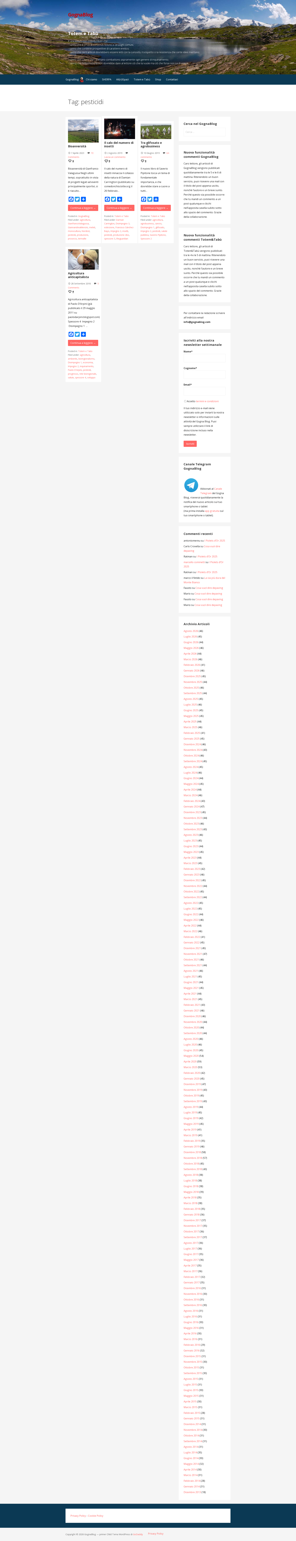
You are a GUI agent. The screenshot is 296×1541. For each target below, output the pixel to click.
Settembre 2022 (193, 897)
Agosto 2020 (191, 1039)
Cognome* (190, 368)
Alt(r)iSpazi (122, 79)
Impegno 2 (116, 231)
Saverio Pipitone (158, 234)
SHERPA (106, 79)
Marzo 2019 (190, 1135)
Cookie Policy (95, 1515)
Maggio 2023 (191, 852)
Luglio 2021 (190, 976)
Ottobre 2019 (191, 1095)
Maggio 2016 (191, 1328)
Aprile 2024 (190, 789)
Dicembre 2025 (192, 676)
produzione (82, 234)
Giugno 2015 (191, 1390)
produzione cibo (121, 234)
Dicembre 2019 (192, 1084)
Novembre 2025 (193, 682)
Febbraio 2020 (192, 1073)
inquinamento (86, 366)
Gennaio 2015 (191, 1418)
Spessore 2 (146, 238)
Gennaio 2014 (191, 1486)
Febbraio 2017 (192, 1277)
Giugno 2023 (191, 846)
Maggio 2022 (191, 920)
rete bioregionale (87, 373)
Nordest (86, 231)
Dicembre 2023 (192, 812)
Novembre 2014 (193, 1430)
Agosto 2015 (191, 1379)
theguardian (122, 238)
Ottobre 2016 (191, 1299)
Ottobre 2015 (191, 1367)
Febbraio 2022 (192, 937)
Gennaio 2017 (191, 1282)
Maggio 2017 (191, 1260)
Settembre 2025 (193, 693)
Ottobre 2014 (191, 1435)
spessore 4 (80, 377)
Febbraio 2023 (192, 869)
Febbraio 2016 (192, 1345)
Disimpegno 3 (123, 223)
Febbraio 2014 (192, 1480)
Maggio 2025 (191, 716)
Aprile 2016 (190, 1333)
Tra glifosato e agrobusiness (151, 144)
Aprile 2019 (190, 1129)
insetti (125, 231)
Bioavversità (77, 146)
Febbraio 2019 (192, 1141)
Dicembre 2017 (192, 1220)
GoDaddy (138, 1534)
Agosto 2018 (191, 1175)
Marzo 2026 (190, 659)
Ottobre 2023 (191, 823)
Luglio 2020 (190, 1044)
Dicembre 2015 (192, 1356)
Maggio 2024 (191, 784)
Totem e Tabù (142, 79)
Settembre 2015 (193, 1373)
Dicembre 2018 (192, 1152)
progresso (73, 373)
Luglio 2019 (190, 1112)
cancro (158, 223)
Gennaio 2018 (191, 1214)
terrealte (82, 238)
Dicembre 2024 (192, 744)
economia (88, 362)
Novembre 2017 (193, 1226)
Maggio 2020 (191, 1056)
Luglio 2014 (190, 1452)
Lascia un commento (114, 157)
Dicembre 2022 (192, 880)
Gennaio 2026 (191, 670)
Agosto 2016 (191, 1310)
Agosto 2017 (191, 1243)
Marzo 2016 (190, 1339)
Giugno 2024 (191, 778)
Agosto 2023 (191, 835)
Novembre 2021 (193, 954)
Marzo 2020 (190, 1067)
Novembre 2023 (193, 818)
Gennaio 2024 (191, 806)
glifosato (160, 227)
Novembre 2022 (193, 886)
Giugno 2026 (191, 642)
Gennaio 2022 (191, 942)
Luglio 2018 (190, 1180)
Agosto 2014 (191, 1446)
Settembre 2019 (193, 1101)
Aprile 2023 (190, 857)
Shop (158, 79)
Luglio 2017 (190, 1248)
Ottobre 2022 (191, 891)
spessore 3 (109, 238)
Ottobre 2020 (191, 1027)
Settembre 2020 (193, 1033)
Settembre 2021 (193, 965)
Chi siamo (91, 79)
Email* (188, 384)
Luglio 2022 (190, 908)
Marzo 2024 (190, 795)
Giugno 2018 (191, 1186)
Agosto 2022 (191, 903)
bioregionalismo (86, 358)
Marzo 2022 (190, 931)
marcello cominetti (194, 562)
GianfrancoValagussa (78, 223)
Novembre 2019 (193, 1090)
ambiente (72, 358)
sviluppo (91, 377)
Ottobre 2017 (191, 1231)
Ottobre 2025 (191, 687)
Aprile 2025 (190, 721)
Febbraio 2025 (192, 733)
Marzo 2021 (190, 999)
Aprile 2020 (190, 1061)
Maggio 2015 (191, 1395)
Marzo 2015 (190, 1407)
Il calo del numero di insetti (119, 144)
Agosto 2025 (191, 699)
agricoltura (85, 219)
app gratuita (212, 511)
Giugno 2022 (191, 914)
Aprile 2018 (190, 1197)
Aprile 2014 (190, 1469)
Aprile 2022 (190, 925)
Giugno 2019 (191, 1118)
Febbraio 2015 (192, 1413)
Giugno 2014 (191, 1458)
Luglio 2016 (190, 1316)
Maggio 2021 (191, 988)
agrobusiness (147, 223)
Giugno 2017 (191, 1254)
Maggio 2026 (191, 648)
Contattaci (172, 79)
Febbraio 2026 (192, 665)
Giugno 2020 (191, 1050)
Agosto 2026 (191, 631)
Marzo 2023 (190, 863)
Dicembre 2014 (192, 1424)
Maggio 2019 (191, 1124)
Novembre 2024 (193, 750)
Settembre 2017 (193, 1237)
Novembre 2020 (193, 1022)
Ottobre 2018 (191, 1163)
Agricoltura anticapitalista (78, 275)
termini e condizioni (207, 401)
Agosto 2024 (191, 767)
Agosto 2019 (191, 1107)
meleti (92, 227)
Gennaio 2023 (191, 874)
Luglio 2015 (190, 1384)
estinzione (109, 227)
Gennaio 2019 (191, 1146)
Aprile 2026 (190, 653)
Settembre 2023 (193, 829)
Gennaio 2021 (191, 1010)
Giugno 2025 (191, 710)
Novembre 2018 (193, 1158)
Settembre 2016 (193, 1305)
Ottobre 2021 (191, 959)
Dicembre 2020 (192, 1016)
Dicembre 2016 (192, 1288)
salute (71, 377)
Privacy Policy (78, 1515)
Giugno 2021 (191, 982)
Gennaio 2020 (191, 1078)
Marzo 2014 (190, 1475)
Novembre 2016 (193, 1294)
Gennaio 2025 (191, 738)
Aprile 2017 (190, 1265)
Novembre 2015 (193, 1361)
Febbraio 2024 (192, 801)
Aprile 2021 (190, 993)
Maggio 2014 (191, 1464)
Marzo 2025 (190, 727)
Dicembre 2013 (192, 1492)
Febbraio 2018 (192, 1209)
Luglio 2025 (190, 704)
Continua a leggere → (83, 208)
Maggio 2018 (191, 1192)
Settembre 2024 (193, 761)
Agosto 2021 (191, 971)
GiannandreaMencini (78, 227)
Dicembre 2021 (192, 948)
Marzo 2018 (190, 1203)
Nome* (188, 351)
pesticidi (72, 234)
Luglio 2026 (190, 636)
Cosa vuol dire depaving (209, 588)
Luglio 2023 (190, 840)
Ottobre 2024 (191, 755)
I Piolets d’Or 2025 (214, 540)
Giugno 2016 (191, 1322)
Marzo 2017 (190, 1271)
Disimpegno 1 (147, 227)
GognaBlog (80, 14)
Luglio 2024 (190, 772)
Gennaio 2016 (191, 1350)
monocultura (74, 231)
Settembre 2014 (193, 1441)
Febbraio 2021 (192, 1005)
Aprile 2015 (190, 1401)
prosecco (72, 238)
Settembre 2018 (193, 1169)
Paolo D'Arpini (75, 369)
